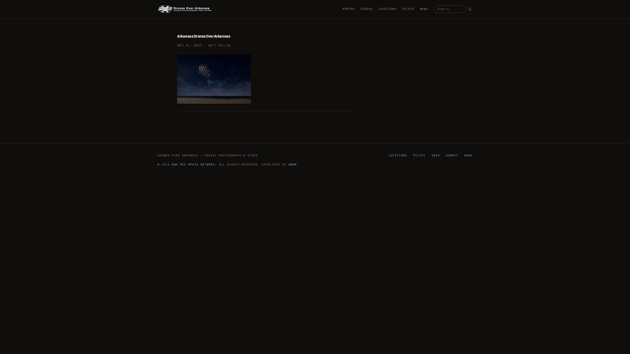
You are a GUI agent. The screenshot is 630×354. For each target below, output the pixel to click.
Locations (387, 9)
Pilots (408, 9)
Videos (367, 9)
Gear (436, 155)
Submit (452, 155)
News (424, 9)
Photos (349, 9)
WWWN (293, 164)
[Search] (469, 9)
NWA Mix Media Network (193, 164)
